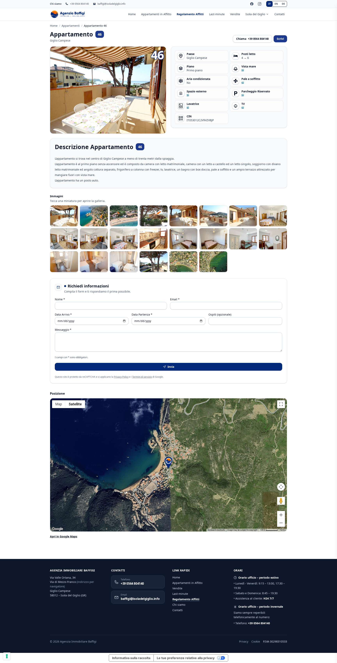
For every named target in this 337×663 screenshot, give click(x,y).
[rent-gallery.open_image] (64, 215)
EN (276, 3)
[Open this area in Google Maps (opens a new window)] (57, 528)
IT (269, 3)
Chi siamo (55, 3)
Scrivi (280, 39)
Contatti (279, 14)
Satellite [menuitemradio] (75, 404)
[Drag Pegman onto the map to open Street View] (281, 501)
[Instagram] (259, 3)
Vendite (235, 14)
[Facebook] (251, 3)
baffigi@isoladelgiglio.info (111, 3)
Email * (175, 299)
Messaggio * (63, 330)
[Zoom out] (281, 523)
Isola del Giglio (255, 14)
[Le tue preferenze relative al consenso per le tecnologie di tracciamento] (7, 656)
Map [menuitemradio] (58, 404)
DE (283, 3)
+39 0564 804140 (79, 3)
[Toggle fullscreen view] (281, 404)
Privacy (243, 641)
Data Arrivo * (63, 314)
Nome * (60, 299)
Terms (283, 530)
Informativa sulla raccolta (131, 658)
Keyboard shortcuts (216, 530)
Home (132, 14)
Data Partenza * (142, 314)
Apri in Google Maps (63, 536)
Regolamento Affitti (190, 14)
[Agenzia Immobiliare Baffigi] (67, 14)
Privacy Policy (121, 376)
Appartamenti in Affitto (156, 14)
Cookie (255, 641)
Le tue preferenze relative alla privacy (186, 658)
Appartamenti (71, 25)
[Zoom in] (281, 515)
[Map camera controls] (281, 487)
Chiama (252, 39)
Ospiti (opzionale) (219, 314)
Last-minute (217, 14)
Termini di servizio (142, 376)
